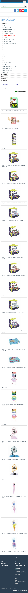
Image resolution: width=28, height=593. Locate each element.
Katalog (19, 91)
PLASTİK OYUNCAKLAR (8, 41)
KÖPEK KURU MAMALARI (7, 68)
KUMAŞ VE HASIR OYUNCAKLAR (9, 35)
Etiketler (15, 590)
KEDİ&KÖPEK (4, 23)
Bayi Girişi (4, 563)
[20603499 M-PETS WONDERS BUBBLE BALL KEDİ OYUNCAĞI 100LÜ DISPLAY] (14, 268)
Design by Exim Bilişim (22, 590)
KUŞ (3, 76)
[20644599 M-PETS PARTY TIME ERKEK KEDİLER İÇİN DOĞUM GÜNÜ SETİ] (14, 341)
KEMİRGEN (4, 78)
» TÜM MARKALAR (5, 84)
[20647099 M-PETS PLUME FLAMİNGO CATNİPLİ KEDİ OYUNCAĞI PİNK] (14, 433)
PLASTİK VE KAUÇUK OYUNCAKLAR (10, 43)
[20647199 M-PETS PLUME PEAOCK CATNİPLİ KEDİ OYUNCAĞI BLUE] (14, 452)
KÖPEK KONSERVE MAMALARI (8, 70)
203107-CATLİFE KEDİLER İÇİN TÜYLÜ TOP (10, 128)
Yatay (24, 91)
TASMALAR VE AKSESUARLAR (8, 62)
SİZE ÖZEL (5, 60)
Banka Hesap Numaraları (20, 565)
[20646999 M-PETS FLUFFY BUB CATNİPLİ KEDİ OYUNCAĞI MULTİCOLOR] (14, 415)
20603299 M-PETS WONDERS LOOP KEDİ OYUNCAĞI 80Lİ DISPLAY (14, 238)
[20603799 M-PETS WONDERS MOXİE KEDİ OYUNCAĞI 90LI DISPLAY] (14, 323)
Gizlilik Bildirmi (18, 563)
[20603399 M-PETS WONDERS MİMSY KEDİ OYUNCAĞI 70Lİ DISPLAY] (14, 249)
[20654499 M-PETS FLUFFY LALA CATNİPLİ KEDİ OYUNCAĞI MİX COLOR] (14, 488)
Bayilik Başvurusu (5, 565)
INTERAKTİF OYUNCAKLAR (8, 33)
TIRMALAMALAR (7, 45)
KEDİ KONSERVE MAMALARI (8, 47)
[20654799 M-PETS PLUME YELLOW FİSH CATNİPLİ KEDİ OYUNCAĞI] (14, 525)
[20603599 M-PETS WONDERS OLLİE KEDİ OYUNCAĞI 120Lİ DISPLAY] (14, 286)
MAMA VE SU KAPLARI (7, 58)
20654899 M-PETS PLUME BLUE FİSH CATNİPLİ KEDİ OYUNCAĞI (14, 551)
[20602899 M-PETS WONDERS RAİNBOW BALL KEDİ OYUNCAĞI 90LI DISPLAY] (14, 157)
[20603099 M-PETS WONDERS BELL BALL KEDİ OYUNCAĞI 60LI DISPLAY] (14, 194)
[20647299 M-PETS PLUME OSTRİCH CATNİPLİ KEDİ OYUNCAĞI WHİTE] (14, 470)
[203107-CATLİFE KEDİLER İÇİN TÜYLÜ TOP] (14, 120)
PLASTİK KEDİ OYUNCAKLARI (9, 39)
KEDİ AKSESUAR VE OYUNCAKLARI (9, 29)
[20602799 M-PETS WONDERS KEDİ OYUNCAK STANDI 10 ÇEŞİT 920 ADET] (14, 139)
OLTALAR (5, 37)
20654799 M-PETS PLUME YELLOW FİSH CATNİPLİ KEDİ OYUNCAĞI (14, 533)
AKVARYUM (4, 74)
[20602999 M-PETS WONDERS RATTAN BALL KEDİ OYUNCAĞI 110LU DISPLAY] (14, 176)
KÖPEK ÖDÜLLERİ (6, 72)
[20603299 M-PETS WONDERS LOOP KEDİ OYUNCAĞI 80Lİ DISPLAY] (14, 231)
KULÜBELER (5, 56)
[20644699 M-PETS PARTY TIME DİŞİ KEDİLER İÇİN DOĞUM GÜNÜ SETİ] (14, 359)
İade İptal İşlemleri (19, 561)
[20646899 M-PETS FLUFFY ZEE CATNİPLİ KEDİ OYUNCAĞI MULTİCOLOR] (14, 396)
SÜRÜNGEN (4, 80)
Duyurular (4, 561)
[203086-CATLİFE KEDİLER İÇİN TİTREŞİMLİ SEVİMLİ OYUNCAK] (14, 102)
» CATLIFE (16, 84)
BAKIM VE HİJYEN (6, 25)
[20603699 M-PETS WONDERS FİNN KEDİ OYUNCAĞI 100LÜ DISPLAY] (14, 304)
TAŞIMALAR (5, 64)
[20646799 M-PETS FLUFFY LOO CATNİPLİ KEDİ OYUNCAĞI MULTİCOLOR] (14, 378)
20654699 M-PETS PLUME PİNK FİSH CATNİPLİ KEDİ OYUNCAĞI (14, 514)
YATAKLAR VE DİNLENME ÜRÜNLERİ (9, 66)
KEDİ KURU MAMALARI (7, 49)
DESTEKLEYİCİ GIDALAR (7, 27)
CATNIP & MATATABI (7, 31)
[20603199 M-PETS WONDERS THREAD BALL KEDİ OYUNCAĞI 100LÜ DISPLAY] (14, 212)
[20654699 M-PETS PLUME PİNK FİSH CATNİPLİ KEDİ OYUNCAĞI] (14, 507)
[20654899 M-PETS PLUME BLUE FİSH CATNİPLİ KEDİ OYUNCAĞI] (14, 544)
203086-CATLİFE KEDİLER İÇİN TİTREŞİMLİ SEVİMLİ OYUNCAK (13, 110)
